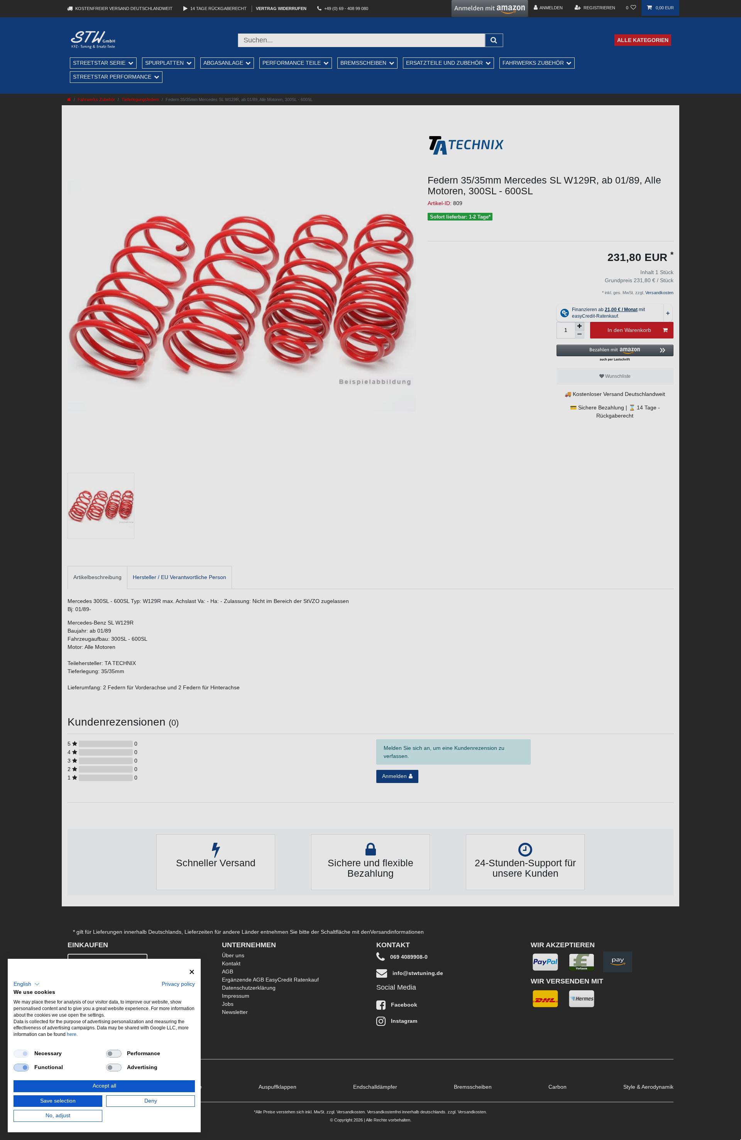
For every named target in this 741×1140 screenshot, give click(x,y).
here (71, 1034)
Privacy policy (178, 984)
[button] (27, 984)
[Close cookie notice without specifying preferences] (192, 972)
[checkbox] (21, 1053)
